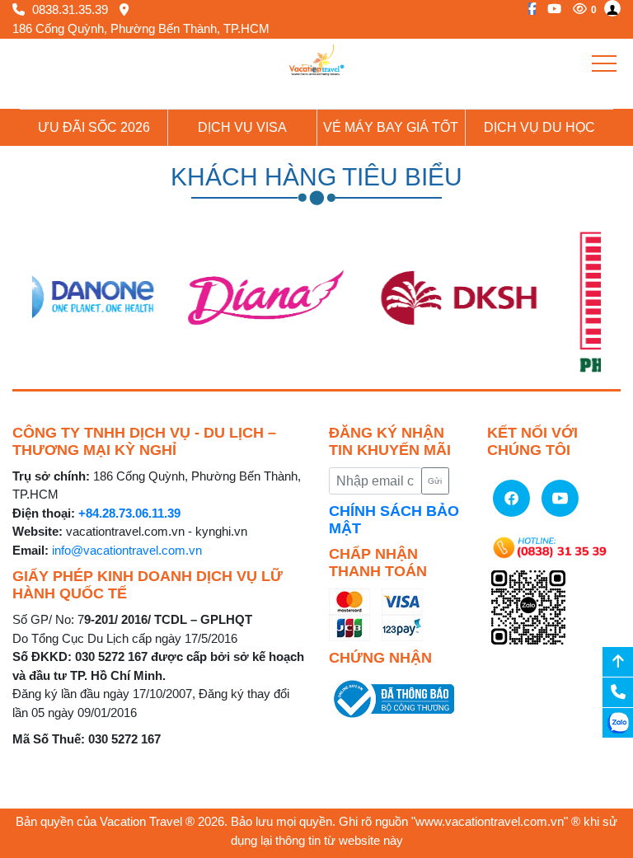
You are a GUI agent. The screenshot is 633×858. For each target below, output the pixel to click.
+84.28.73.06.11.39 (129, 513)
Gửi (435, 480)
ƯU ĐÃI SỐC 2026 (94, 127)
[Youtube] (550, 9)
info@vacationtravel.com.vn (127, 550)
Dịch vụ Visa (242, 127)
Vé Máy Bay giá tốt (390, 127)
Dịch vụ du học (539, 127)
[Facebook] (528, 9)
